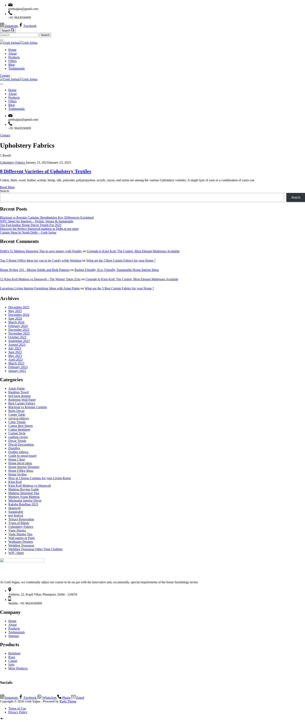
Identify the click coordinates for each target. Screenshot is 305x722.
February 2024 (18, 326)
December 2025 (18, 307)
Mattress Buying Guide (23, 489)
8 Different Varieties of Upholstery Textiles (45, 171)
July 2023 (14, 348)
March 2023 (16, 363)
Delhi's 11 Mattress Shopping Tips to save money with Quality (41, 251)
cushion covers (18, 437)
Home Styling (17, 474)
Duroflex (14, 448)
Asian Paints (16, 388)
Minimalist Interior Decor (24, 500)
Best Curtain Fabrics (21, 403)
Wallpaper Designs (20, 541)
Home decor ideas (20, 463)
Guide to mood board (22, 455)
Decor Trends (17, 441)
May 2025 (15, 311)
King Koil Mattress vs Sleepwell (29, 485)
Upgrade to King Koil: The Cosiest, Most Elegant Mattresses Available (133, 251)
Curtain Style (17, 433)
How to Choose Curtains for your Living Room (39, 478)
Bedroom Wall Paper (22, 399)
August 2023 (16, 344)
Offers (12, 61)
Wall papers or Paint (21, 538)
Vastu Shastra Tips (20, 534)
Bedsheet (14, 653)
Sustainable (15, 512)
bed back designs (19, 396)
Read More (7, 187)
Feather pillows (18, 452)
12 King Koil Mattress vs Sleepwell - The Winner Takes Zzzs (40, 279)
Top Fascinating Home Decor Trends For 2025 (30, 225)
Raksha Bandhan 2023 (23, 504)
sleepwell (14, 508)
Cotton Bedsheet (19, 429)
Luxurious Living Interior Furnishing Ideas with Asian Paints (40, 288)
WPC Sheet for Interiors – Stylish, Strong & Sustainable (36, 221)
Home (12, 49)
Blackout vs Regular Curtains (27, 407)
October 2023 (17, 337)
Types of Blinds (18, 523)
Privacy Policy (17, 712)
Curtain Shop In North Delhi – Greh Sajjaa (28, 232)
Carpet (12, 661)
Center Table (16, 414)
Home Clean (16, 459)
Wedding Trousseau (21, 545)
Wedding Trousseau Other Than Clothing (35, 549)
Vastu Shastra (17, 530)
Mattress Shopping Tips (23, 493)
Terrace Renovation (21, 519)
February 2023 (18, 367)
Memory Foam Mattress (24, 497)
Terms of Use (17, 708)
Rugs (11, 657)
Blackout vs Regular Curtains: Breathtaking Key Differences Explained (47, 217)
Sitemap (13, 636)
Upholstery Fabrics (13, 162)
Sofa (11, 664)
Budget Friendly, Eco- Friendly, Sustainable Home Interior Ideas (116, 270)
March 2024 (16, 322)
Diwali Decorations (21, 444)
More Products (18, 668)
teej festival (15, 515)
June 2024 (15, 318)
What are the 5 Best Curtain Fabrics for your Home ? (121, 260)
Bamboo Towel (18, 392)
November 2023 (19, 333)
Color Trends (17, 422)
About (12, 53)
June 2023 (15, 352)
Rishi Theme (68, 701)
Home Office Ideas (20, 470)
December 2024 (18, 314)
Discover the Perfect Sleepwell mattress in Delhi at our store (39, 228)
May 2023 (15, 356)
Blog (11, 64)
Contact (5, 75)
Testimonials (16, 68)
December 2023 (18, 329)
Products (14, 57)
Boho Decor (16, 411)
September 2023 (19, 341)
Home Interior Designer (23, 467)
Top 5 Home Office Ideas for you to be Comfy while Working (40, 260)
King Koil (15, 482)
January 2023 (17, 371)
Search (4, 191)
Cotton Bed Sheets (20, 426)
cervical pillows (18, 418)
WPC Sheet (16, 553)
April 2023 (15, 359)
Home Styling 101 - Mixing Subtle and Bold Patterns (35, 270)
